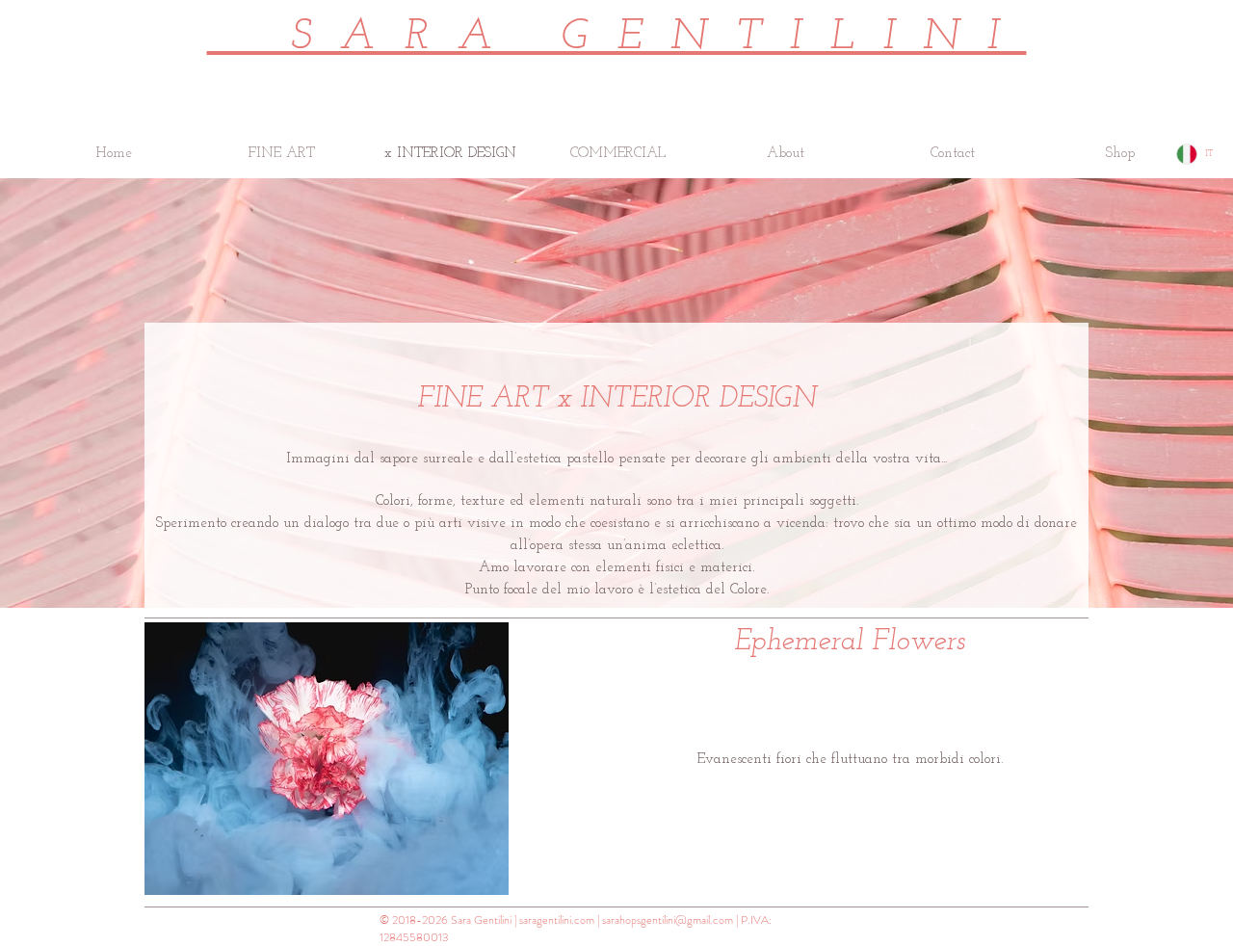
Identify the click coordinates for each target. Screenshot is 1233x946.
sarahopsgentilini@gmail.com (667, 920)
